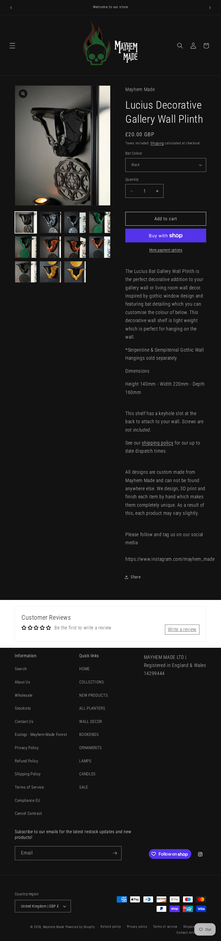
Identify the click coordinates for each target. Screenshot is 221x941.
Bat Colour (133, 153)
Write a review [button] (182, 629)
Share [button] (136, 577)
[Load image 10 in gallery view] (50, 272)
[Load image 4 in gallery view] (100, 222)
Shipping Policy (28, 774)
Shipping (157, 143)
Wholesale (24, 695)
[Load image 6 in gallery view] (50, 247)
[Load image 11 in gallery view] (75, 272)
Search (21, 668)
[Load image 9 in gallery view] (26, 272)
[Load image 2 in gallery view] (50, 222)
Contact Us (24, 721)
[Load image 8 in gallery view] (100, 247)
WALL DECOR (90, 721)
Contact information (191, 933)
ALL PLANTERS (92, 708)
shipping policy (157, 443)
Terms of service (165, 927)
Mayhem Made (53, 927)
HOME (84, 668)
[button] (12, 45)
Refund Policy (26, 761)
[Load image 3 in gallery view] (75, 222)
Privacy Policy (27, 747)
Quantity (132, 179)
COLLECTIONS (91, 682)
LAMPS (85, 761)
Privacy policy (137, 927)
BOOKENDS (89, 734)
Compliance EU (27, 800)
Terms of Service (29, 787)
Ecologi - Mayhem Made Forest (41, 734)
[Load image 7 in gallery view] (75, 247)
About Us (22, 682)
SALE (83, 787)
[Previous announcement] (11, 8)
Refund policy (111, 927)
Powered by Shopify (80, 927)
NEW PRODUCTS (93, 695)
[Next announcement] (210, 8)
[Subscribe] (114, 853)
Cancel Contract (28, 813)
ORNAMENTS (90, 747)
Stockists (23, 708)
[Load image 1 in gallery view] (26, 222)
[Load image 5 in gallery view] (26, 247)
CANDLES (87, 774)
